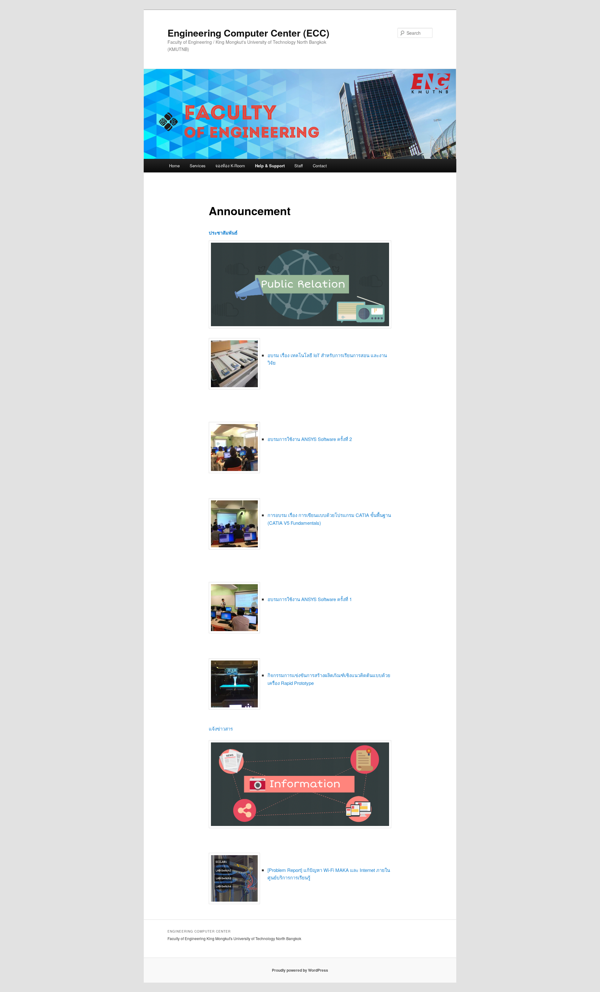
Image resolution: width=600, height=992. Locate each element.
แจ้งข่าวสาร (221, 728)
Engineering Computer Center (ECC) (248, 32)
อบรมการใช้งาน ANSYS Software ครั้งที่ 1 (310, 599)
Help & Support (270, 166)
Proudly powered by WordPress (300, 970)
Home (174, 166)
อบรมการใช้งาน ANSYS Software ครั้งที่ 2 (310, 439)
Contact (320, 166)
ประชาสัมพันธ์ (223, 232)
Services (198, 166)
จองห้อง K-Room (230, 166)
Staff (298, 166)
